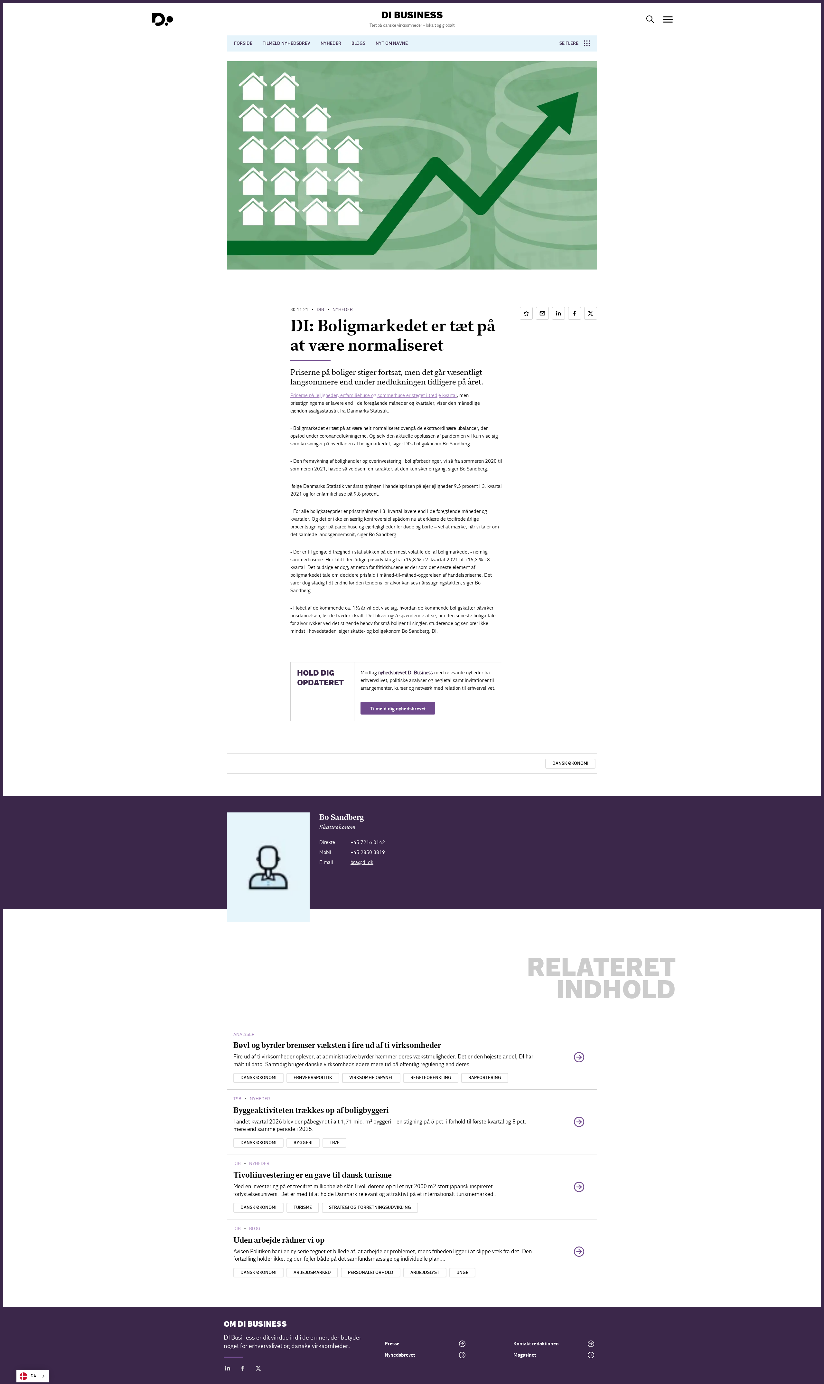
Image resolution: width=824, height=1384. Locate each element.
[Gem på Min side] (526, 313)
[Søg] (650, 19)
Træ (334, 1142)
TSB (237, 1099)
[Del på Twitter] (590, 313)
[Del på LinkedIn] (558, 313)
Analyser (244, 1034)
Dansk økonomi (570, 763)
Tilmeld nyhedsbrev (286, 43)
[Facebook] (243, 1369)
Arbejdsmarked (312, 1272)
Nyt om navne (392, 43)
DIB (320, 309)
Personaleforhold (370, 1272)
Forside (243, 43)
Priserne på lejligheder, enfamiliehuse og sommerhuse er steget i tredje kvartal (373, 395)
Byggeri (303, 1142)
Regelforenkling (430, 1077)
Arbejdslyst (424, 1272)
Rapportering (484, 1077)
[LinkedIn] (227, 1369)
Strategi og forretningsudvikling (370, 1207)
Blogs (358, 43)
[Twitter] (258, 1369)
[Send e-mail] (542, 313)
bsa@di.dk (362, 862)
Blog (254, 1228)
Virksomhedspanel (371, 1077)
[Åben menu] (668, 19)
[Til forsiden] (162, 19)
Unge (462, 1272)
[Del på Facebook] (574, 313)
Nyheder (331, 43)
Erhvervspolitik (313, 1077)
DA (33, 1376)
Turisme (303, 1207)
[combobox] (32, 1376)
